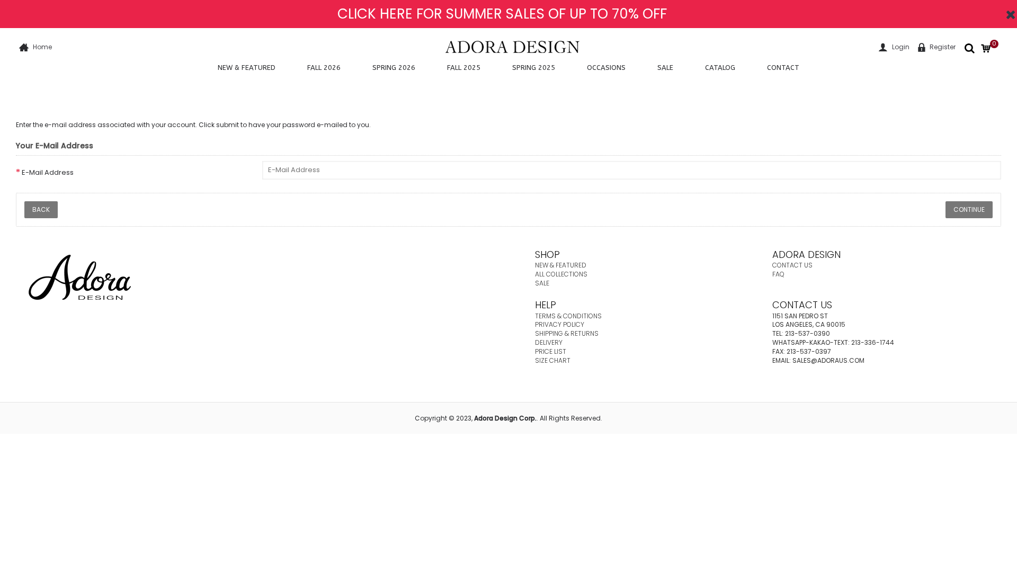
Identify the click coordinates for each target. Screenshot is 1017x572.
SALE (542, 283)
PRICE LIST (550, 351)
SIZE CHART (552, 360)
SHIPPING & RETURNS (567, 333)
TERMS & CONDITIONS (568, 315)
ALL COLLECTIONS (561, 274)
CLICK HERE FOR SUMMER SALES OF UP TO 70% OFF (502, 13)
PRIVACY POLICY (559, 324)
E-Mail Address (48, 172)
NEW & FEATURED (560, 265)
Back (41, 209)
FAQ (778, 274)
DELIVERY (549, 342)
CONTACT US (792, 265)
